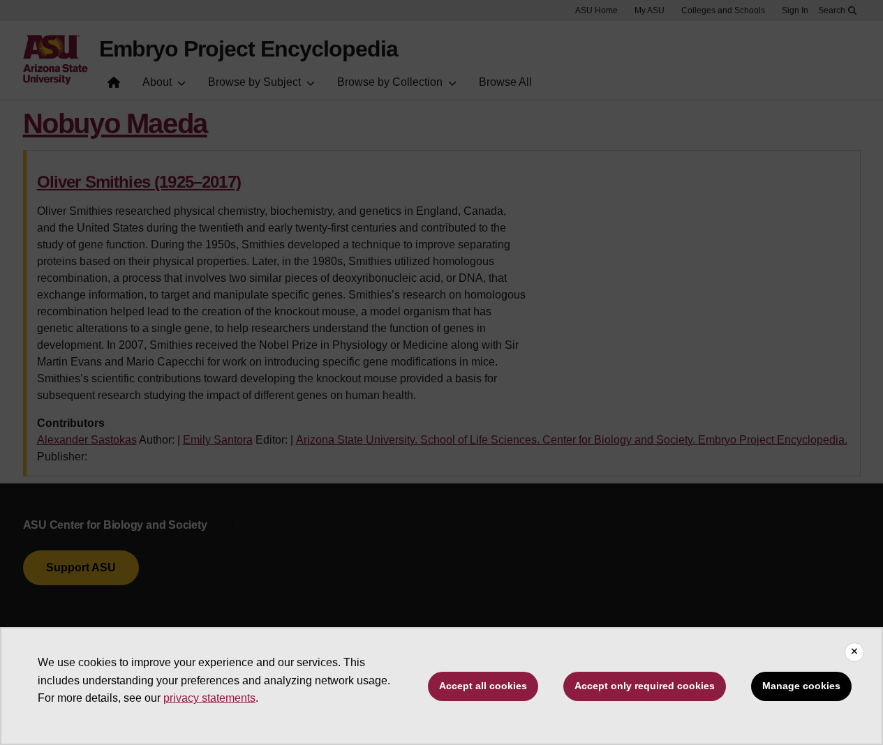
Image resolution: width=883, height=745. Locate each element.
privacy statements (209, 698)
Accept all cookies (483, 685)
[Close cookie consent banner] (854, 652)
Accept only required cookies (644, 685)
